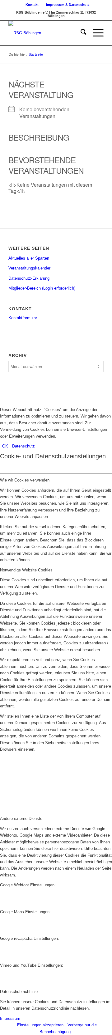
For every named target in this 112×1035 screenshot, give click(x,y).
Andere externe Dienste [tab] (21, 818)
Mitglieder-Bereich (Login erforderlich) (41, 288)
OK (5, 446)
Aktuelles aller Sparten (28, 258)
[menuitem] (32, 4)
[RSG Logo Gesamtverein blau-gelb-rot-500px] (46, 33)
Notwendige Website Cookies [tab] (26, 570)
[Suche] (80, 33)
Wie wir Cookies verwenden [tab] (24, 480)
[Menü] (95, 33)
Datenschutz (23, 446)
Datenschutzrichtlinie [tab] (19, 991)
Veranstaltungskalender (29, 268)
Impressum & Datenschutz (68, 4)
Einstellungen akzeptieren (40, 1025)
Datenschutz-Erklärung (28, 278)
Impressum (10, 1018)
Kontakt (32, 4)
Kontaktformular (22, 318)
